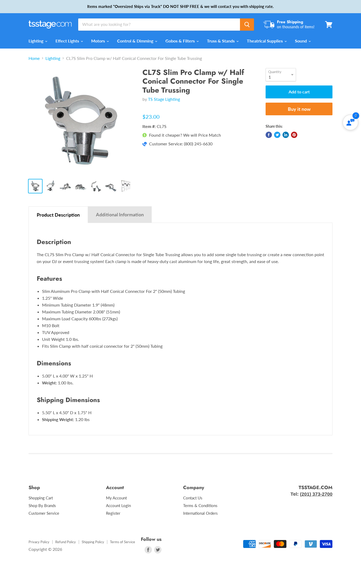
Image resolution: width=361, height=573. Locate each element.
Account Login (118, 505)
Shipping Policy (93, 542)
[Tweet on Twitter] (277, 135)
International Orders (200, 513)
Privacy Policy (39, 542)
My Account (116, 497)
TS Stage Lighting (164, 99)
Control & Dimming (135, 40)
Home (34, 58)
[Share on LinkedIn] (286, 135)
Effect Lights (67, 40)
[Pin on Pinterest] (294, 135)
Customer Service (44, 513)
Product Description (58, 215)
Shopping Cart (41, 497)
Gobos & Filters (180, 40)
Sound (301, 40)
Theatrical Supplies (265, 40)
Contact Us (192, 497)
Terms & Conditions (200, 505)
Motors (98, 40)
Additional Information (120, 214)
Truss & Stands (221, 40)
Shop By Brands (42, 505)
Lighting (36, 40)
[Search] (247, 24)
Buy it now (299, 109)
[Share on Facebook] (269, 135)
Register (113, 513)
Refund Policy (65, 542)
